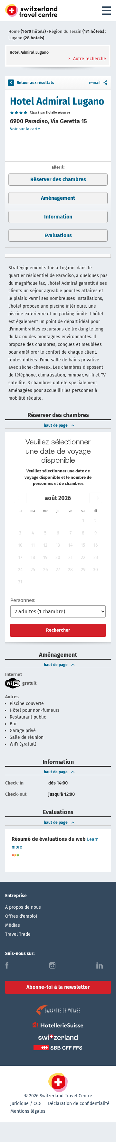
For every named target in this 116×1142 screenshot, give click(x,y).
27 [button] (58, 569)
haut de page (56, 425)
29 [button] (83, 569)
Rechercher (58, 630)
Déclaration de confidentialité (79, 1103)
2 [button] (95, 521)
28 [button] (70, 569)
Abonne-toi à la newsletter (58, 987)
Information (58, 217)
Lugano (26, 37)
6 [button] (58, 533)
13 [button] (58, 545)
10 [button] (20, 545)
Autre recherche (89, 58)
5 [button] (45, 533)
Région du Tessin (76, 31)
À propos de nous (23, 907)
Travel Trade (18, 934)
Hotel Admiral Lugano (57, 101)
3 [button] (20, 533)
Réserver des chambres (58, 179)
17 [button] (20, 557)
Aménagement (58, 198)
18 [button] (33, 557)
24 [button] (20, 569)
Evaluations (58, 235)
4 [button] (33, 533)
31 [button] (20, 582)
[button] (20, 498)
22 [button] (83, 557)
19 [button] (45, 557)
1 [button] (83, 521)
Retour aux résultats (35, 82)
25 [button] (33, 569)
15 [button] (83, 545)
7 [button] (71, 533)
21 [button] (70, 557)
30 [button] (95, 569)
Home (27, 31)
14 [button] (70, 545)
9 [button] (95, 533)
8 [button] (83, 533)
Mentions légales (27, 1111)
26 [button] (45, 569)
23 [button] (95, 557)
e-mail (95, 82)
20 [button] (57, 557)
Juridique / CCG (26, 1103)
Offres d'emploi (21, 916)
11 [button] (33, 545)
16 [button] (95, 545)
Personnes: (22, 600)
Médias (12, 925)
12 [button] (45, 545)
